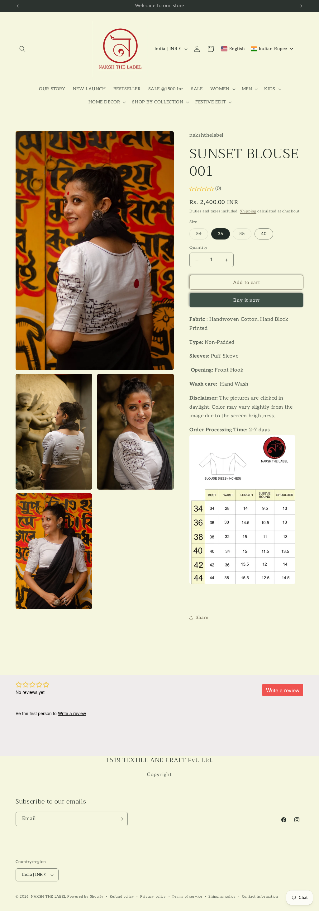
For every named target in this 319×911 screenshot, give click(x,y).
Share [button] (202, 617)
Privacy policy (153, 896)
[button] (22, 49)
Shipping (248, 211)
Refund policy (122, 896)
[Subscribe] (120, 819)
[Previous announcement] (18, 6)
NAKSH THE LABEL (48, 896)
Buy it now (246, 300)
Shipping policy (222, 896)
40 (264, 233)
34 (202, 235)
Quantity (198, 247)
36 (220, 233)
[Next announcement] (301, 6)
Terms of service (187, 896)
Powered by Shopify (85, 896)
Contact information (260, 896)
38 (245, 235)
